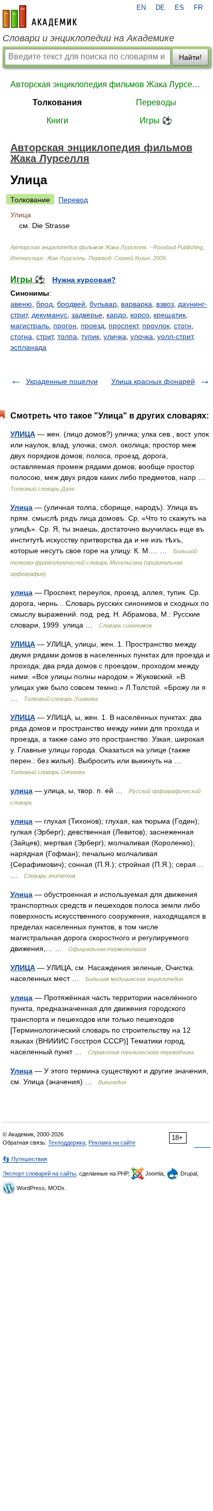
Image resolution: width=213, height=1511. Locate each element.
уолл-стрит (175, 336)
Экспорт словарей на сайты (39, 1173)
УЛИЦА (22, 434)
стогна (21, 336)
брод (44, 304)
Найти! (190, 57)
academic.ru (40, 16)
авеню (21, 304)
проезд (92, 326)
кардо (116, 315)
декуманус (49, 315)
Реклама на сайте (111, 1142)
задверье (86, 315)
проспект (123, 326)
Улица (21, 507)
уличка (114, 336)
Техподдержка (66, 1142)
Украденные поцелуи (62, 381)
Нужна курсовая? (84, 280)
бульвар (103, 304)
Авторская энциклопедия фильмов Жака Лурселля (106, 84)
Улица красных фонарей (153, 381)
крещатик (170, 315)
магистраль (29, 326)
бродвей (71, 304)
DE (160, 7)
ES (179, 7)
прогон (65, 326)
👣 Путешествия (25, 1159)
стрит (44, 336)
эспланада (28, 347)
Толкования (57, 102)
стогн (182, 326)
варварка (136, 304)
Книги (57, 120)
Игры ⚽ (156, 120)
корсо (139, 315)
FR (198, 7)
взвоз (165, 304)
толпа (67, 336)
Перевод (73, 200)
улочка (141, 336)
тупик (90, 336)
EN (141, 7)
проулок (156, 326)
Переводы (156, 102)
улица (21, 592)
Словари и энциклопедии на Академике (88, 38)
